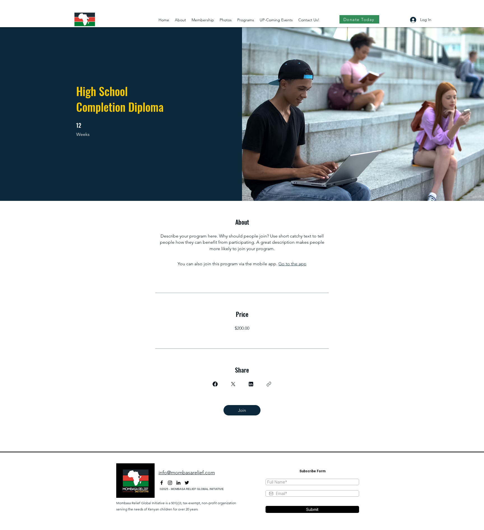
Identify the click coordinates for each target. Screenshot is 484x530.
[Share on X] (233, 384)
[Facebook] (161, 482)
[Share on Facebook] (215, 384)
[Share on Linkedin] (251, 384)
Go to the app (292, 263)
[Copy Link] (269, 384)
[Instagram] (170, 482)
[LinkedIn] (178, 482)
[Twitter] (187, 482)
